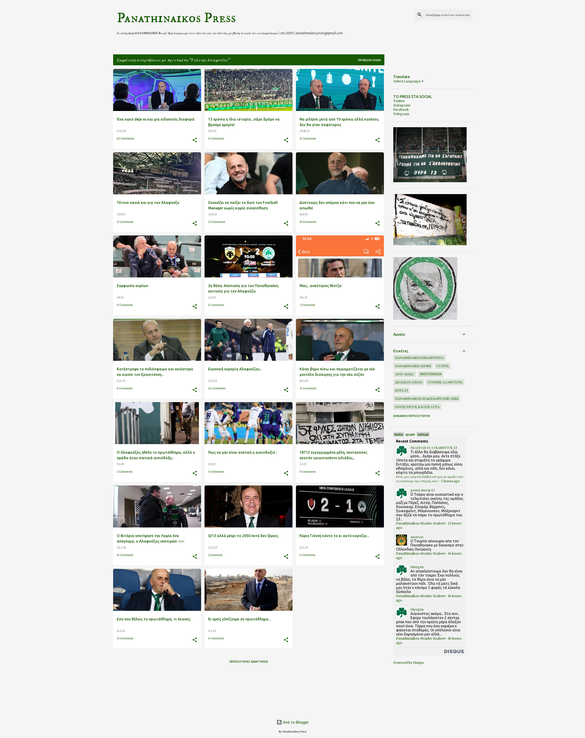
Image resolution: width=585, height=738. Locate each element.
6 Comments (307, 555)
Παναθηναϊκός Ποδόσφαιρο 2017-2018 (426, 399)
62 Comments (125, 138)
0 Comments (216, 138)
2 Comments (125, 471)
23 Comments (216, 222)
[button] (194, 140)
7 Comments (307, 305)
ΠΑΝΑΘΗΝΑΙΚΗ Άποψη (413, 366)
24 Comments (217, 388)
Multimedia (431, 374)
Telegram (401, 114)
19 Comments (308, 222)
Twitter (399, 101)
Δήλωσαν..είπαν (408, 382)
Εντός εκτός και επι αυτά (417, 407)
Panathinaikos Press (176, 18)
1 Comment (215, 555)
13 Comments (125, 222)
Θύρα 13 (401, 390)
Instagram (401, 105)
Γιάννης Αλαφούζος (445, 382)
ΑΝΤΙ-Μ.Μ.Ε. (404, 374)
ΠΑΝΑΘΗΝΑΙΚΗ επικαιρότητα (419, 358)
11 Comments (308, 138)
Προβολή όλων (369, 60)
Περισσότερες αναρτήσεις (248, 661)
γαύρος (442, 366)
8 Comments (125, 388)
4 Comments (216, 471)
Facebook (401, 110)
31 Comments (308, 388)
